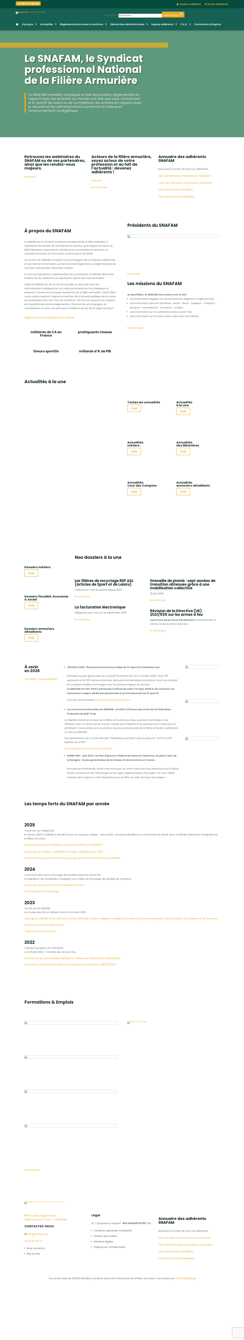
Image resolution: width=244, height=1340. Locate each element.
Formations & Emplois (207, 24)
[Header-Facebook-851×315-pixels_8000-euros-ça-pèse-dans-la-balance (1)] (70, 1092)
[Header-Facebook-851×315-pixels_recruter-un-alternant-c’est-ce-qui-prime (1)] (70, 1058)
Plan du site (33, 1253)
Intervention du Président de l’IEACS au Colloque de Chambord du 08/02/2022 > (70, 964)
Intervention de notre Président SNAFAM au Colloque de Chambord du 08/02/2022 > (73, 958)
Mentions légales (103, 1241)
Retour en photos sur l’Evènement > (45, 925)
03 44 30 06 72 (33, 1241)
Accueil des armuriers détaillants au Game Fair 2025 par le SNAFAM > (63, 844)
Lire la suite (37, 430)
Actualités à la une (35, 392)
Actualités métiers (56, 392)
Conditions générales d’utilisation (113, 1230)
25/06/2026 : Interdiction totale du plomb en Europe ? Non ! (70, 399)
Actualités (46, 24)
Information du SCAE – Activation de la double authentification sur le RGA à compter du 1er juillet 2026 (67, 494)
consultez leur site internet (112, 700)
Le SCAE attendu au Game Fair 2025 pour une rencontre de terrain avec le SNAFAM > (73, 858)
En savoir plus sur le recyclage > (42, 891)
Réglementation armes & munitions (81, 24)
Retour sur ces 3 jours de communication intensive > (54, 885)
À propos (27, 24)
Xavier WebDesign (185, 1278)
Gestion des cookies (105, 1236)
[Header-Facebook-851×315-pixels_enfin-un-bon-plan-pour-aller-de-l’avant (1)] (70, 1023)
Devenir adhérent (190, 4)
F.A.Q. (183, 24)
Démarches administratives (127, 24)
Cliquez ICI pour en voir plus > (41, 931)
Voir (134, 408)
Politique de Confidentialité (109, 1247)
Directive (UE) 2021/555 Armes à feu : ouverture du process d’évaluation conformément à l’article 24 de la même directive (69, 445)
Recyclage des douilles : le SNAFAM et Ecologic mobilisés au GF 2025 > (64, 851)
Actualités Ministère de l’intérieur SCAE (89, 485)
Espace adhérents (162, 24)
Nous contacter (36, 1248)
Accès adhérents (217, 4)
